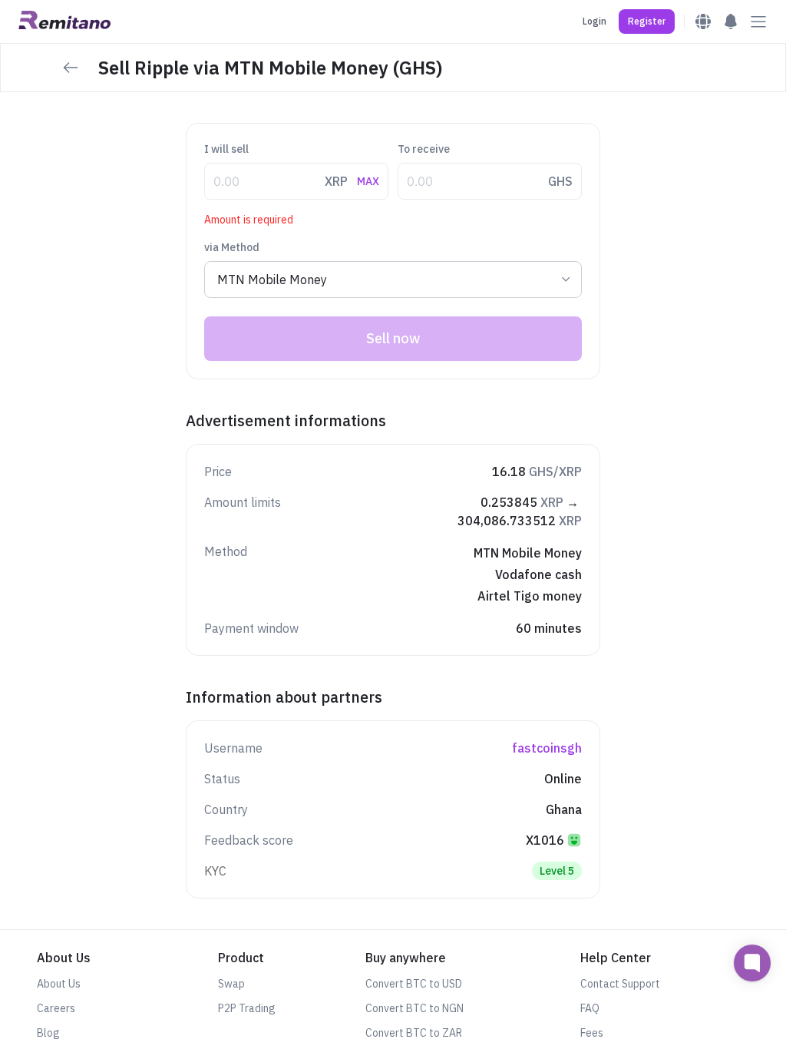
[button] (647, 21)
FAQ (589, 1008)
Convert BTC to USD (413, 984)
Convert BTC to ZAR (413, 1033)
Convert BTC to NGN (414, 1008)
